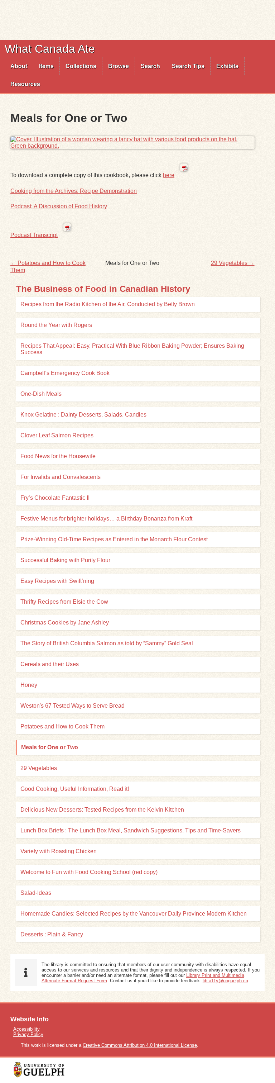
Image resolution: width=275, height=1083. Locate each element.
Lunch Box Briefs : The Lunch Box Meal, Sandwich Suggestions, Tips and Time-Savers (130, 830)
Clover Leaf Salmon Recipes (56, 435)
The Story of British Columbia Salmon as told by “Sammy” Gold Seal (106, 643)
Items (46, 66)
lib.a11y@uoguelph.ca (225, 980)
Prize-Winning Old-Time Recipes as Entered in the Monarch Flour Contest (114, 539)
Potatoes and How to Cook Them (62, 726)
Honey (28, 685)
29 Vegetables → (233, 263)
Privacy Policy (28, 1034)
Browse (118, 66)
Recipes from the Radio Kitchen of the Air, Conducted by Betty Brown (107, 304)
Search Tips (188, 66)
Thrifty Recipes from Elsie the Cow (64, 602)
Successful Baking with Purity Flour (65, 560)
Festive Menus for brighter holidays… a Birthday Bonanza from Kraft (106, 519)
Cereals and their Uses (49, 664)
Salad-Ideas (35, 893)
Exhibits (227, 66)
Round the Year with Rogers (56, 325)
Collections (81, 66)
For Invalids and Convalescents (60, 477)
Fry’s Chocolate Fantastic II (55, 498)
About (18, 66)
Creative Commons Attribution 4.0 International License (140, 1045)
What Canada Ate (50, 48)
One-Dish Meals (41, 394)
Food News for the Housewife (58, 456)
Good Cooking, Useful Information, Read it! (74, 789)
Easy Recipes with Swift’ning (57, 581)
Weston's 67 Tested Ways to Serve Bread (72, 706)
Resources (25, 84)
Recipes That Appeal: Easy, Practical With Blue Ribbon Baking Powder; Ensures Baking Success (132, 349)
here (168, 175)
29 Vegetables (38, 768)
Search (150, 66)
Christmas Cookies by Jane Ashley (64, 622)
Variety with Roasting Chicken (58, 851)
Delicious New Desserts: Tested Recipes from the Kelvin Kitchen (102, 810)
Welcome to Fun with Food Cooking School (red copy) (89, 872)
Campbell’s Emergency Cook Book (65, 373)
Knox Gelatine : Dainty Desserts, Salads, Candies (83, 415)
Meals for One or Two (49, 747)
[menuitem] (19, 66)
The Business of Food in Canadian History (103, 289)
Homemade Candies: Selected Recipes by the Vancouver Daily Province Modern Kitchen (133, 914)
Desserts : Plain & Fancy (51, 934)
